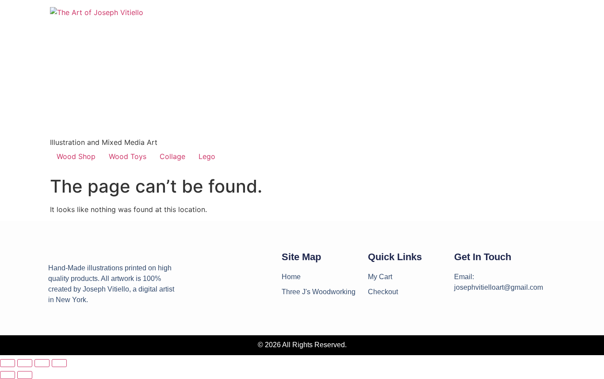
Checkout (383, 292)
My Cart (380, 276)
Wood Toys (127, 156)
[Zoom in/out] (7, 363)
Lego (207, 156)
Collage (172, 156)
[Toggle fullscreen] (24, 363)
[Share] (42, 363)
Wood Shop (76, 156)
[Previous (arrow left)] (7, 375)
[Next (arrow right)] (24, 375)
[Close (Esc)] (59, 363)
